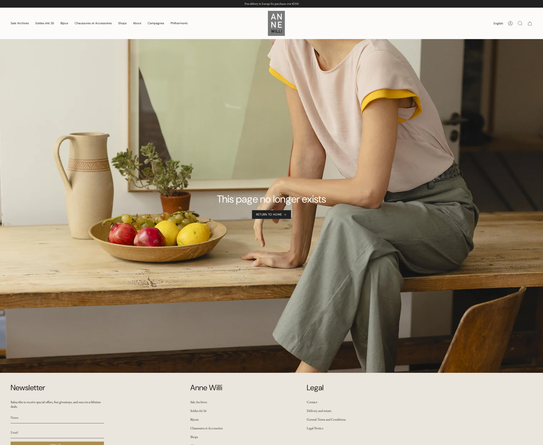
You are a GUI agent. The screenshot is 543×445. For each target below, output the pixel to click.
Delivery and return (319, 410)
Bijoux (194, 419)
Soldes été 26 (198, 410)
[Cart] (530, 23)
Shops (194, 437)
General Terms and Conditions (326, 419)
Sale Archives (198, 402)
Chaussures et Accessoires (206, 428)
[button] (19, 23)
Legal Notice (315, 428)
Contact (312, 402)
